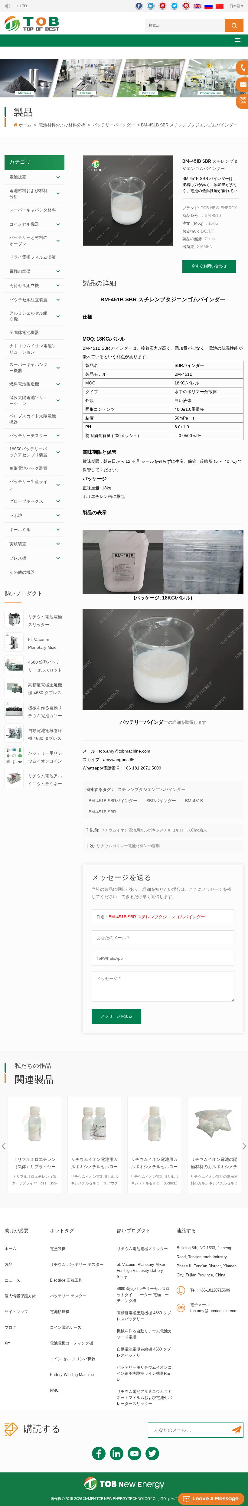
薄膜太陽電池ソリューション (28, 400)
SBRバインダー (161, 800)
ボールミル (20, 529)
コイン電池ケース (65, 1327)
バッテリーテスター (28, 435)
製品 (8, 1264)
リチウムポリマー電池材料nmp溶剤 (128, 846)
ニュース (12, 1280)
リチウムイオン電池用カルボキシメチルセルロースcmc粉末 (154, 830)
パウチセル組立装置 (28, 299)
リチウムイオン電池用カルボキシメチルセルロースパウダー (34, 1164)
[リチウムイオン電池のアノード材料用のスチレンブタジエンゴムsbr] (214, 1123)
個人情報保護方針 (20, 1296)
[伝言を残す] (211, 1498)
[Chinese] (220, 6)
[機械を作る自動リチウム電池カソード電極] (14, 709)
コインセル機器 (24, 224)
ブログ (10, 1327)
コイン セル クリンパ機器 (73, 1359)
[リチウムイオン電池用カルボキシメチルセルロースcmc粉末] (94, 1123)
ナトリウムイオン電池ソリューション (32, 348)
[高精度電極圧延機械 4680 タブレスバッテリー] (14, 687)
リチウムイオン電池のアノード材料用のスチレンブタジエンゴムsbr (214, 1164)
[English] (197, 6)
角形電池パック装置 (28, 468)
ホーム (25, 125)
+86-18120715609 (210, 1290)
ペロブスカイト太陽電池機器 (32, 418)
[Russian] (208, 6)
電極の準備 (20, 271)
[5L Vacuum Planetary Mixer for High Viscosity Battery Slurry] (14, 641)
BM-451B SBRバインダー (113, 800)
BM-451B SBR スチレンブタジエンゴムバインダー (157, 916)
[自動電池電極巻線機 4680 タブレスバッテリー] (14, 732)
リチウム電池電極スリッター (45, 620)
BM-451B (194, 800)
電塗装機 (58, 1248)
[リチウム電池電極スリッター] (14, 618)
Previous (4, 1146)
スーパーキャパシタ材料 (32, 209)
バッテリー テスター (68, 1296)
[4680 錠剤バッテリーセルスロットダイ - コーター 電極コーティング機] (14, 664)
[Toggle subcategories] (58, 177)
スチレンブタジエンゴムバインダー (151, 789)
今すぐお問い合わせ (209, 266)
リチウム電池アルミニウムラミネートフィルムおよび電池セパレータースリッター (45, 780)
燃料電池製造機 (24, 383)
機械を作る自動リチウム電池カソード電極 (45, 712)
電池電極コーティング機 (71, 1343)
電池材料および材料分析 (62, 125)
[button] (237, 39)
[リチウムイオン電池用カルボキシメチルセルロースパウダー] (34, 1123)
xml (8, 1343)
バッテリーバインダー (114, 125)
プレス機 (17, 558)
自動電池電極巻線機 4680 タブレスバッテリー (45, 735)
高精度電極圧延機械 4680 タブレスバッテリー (45, 689)
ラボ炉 (15, 515)
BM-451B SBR (102, 811)
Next (244, 1146)
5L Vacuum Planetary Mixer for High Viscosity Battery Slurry (44, 644)
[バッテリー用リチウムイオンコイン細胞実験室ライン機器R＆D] (14, 755)
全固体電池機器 (24, 332)
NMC (54, 1390)
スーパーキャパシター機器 (28, 367)
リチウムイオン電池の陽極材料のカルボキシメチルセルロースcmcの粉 (154, 1164)
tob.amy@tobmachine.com (213, 1307)
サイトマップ (16, 1311)
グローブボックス (26, 501)
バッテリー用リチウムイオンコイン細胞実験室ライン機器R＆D (45, 758)
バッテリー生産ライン (28, 484)
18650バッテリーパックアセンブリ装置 (28, 451)
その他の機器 (22, 572)
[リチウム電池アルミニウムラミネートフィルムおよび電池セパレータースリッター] (14, 778)
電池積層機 (60, 1311)
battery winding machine (72, 1374)
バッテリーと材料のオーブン (28, 240)
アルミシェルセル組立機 (28, 316)
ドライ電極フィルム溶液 (32, 257)
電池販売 (17, 177)
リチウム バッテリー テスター (76, 1264)
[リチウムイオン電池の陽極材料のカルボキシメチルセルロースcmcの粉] (154, 1123)
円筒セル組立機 (24, 285)
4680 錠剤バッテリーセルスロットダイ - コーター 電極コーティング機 (45, 667)
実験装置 (17, 543)
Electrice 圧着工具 (66, 1280)
